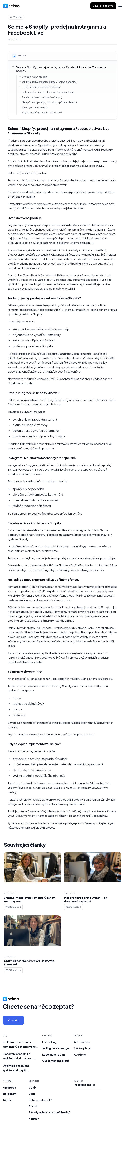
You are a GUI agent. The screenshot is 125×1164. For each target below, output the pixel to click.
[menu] (120, 5)
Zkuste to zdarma (103, 5)
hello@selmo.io (84, 1084)
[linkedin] (107, 1147)
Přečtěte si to (12, 907)
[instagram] (114, 1147)
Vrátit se (17, 17)
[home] (11, 5)
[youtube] (120, 1147)
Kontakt (13, 1020)
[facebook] (101, 1147)
